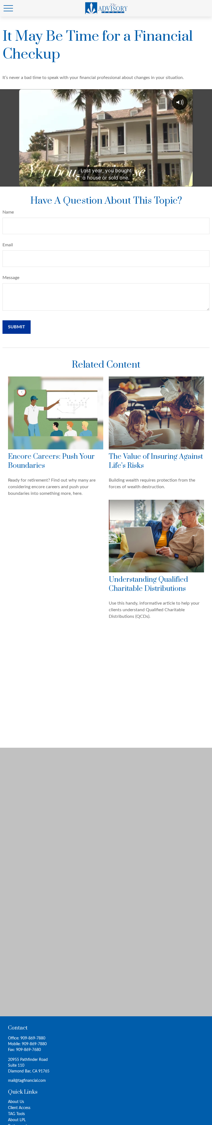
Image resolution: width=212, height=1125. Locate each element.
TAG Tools (16, 1114)
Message (10, 277)
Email (7, 245)
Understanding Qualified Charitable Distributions (148, 584)
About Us (16, 1102)
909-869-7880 (32, 1038)
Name (8, 212)
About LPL (17, 1120)
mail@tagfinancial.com (27, 1081)
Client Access (19, 1108)
